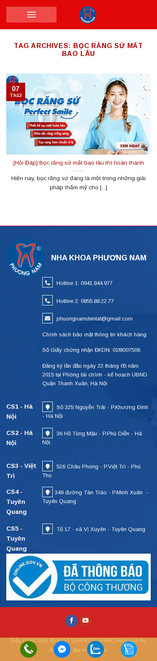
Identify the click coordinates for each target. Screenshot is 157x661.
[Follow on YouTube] (85, 621)
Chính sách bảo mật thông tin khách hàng (94, 334)
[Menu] (31, 15)
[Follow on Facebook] (71, 621)
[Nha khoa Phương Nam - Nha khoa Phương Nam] (88, 14)
